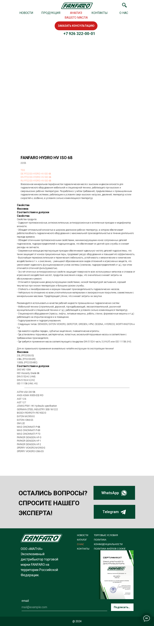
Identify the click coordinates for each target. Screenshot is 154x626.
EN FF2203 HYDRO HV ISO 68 (36, 177)
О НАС (123, 13)
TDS (23, 170)
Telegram (111, 512)
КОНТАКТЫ (99, 13)
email (25, 600)
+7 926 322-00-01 (79, 33)
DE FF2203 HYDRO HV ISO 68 (36, 173)
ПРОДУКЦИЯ (50, 13)
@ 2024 (77, 621)
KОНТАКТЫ (83, 548)
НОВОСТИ (26, 13)
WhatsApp (110, 493)
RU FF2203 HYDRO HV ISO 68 (36, 180)
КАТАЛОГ (82, 539)
